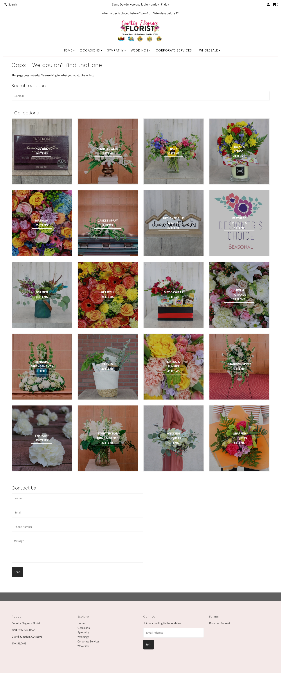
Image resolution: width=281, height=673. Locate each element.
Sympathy (115, 50)
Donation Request (219, 623)
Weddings (139, 50)
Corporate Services (174, 50)
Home (67, 50)
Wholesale (208, 50)
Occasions (90, 50)
